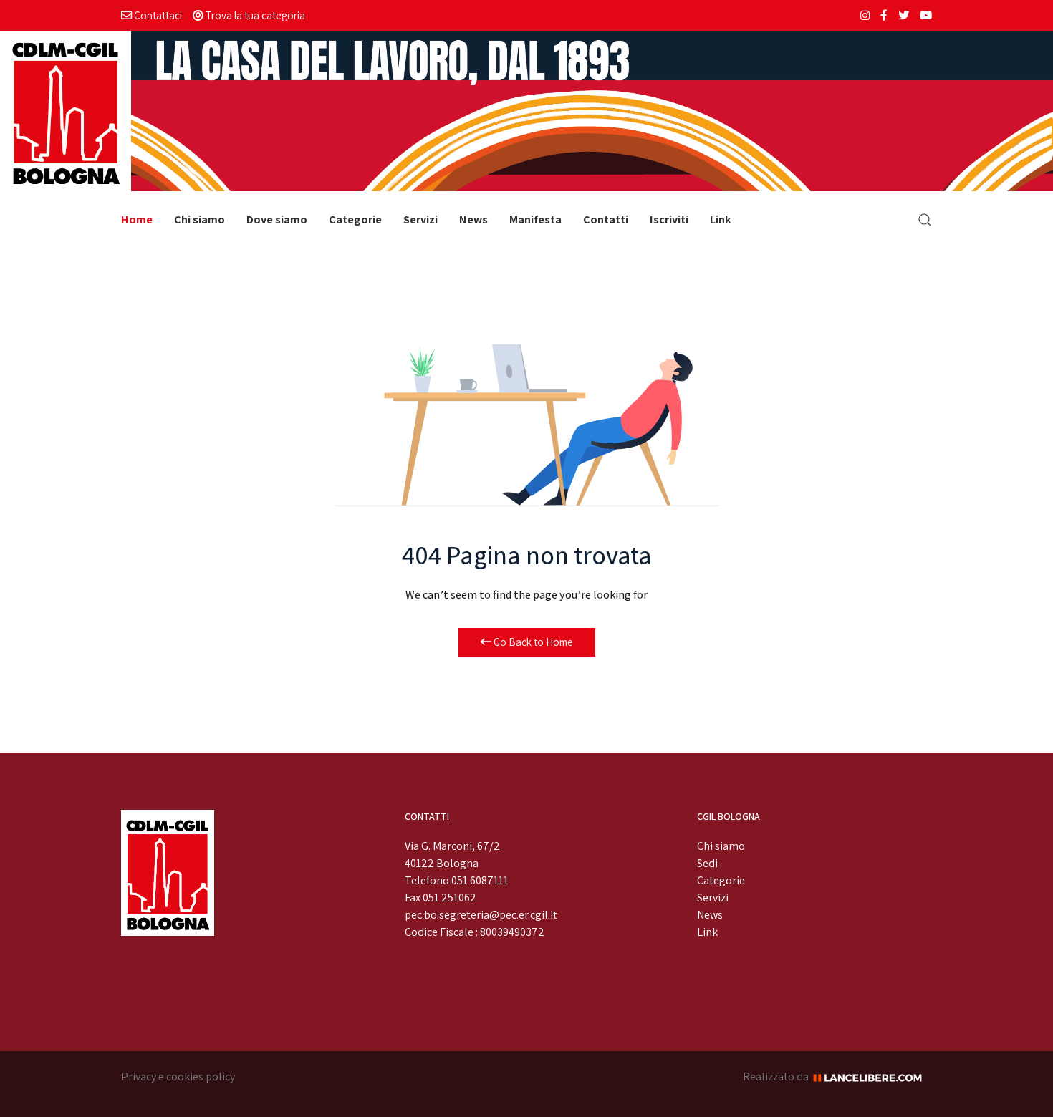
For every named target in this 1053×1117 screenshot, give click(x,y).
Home (137, 219)
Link (720, 219)
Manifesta (535, 219)
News (473, 219)
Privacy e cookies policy (178, 1076)
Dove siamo (276, 219)
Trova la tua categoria (254, 15)
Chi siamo (199, 219)
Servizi (420, 219)
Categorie (355, 219)
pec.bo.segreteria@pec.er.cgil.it (481, 914)
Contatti (605, 219)
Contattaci (157, 15)
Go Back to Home (532, 642)
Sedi (707, 863)
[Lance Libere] (872, 1076)
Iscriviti (669, 219)
